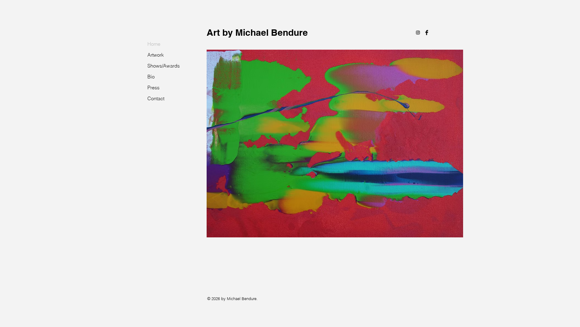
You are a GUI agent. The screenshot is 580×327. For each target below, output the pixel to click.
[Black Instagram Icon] (417, 32)
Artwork (155, 55)
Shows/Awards (163, 66)
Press (153, 87)
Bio (151, 77)
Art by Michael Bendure (257, 32)
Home (153, 44)
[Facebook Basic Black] (426, 32)
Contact (155, 98)
